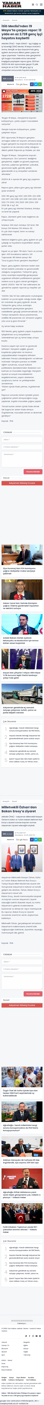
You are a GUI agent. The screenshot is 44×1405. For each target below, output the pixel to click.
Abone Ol (10, 84)
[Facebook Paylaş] (32, 84)
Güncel (14, 20)
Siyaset (14, 801)
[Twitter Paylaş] (36, 84)
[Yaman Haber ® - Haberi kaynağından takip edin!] (12, 4)
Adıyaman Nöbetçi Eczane (22, 483)
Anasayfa (6, 20)
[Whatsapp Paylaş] (40, 84)
